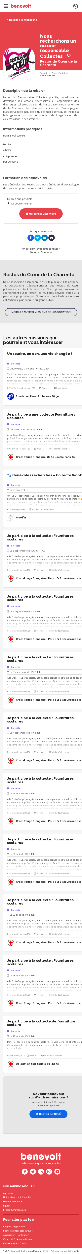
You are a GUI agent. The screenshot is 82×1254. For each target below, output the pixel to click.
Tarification (23, 1234)
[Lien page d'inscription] (75, 6)
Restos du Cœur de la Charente (58, 63)
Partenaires (19, 1209)
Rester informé (50, 1113)
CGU (45, 1250)
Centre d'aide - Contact (15, 1243)
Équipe (7, 1205)
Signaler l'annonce (41, 251)
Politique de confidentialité (65, 1250)
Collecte (50, 75)
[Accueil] (17, 6)
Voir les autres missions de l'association (41, 312)
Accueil (43, 73)
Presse (6, 1209)
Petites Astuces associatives (17, 1230)
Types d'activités (60, 73)
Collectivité (9, 1239)
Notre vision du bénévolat (17, 1197)
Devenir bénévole (12, 1201)
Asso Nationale (25, 1239)
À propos (8, 1192)
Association (9, 1234)
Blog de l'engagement (14, 1226)
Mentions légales (32, 1250)
